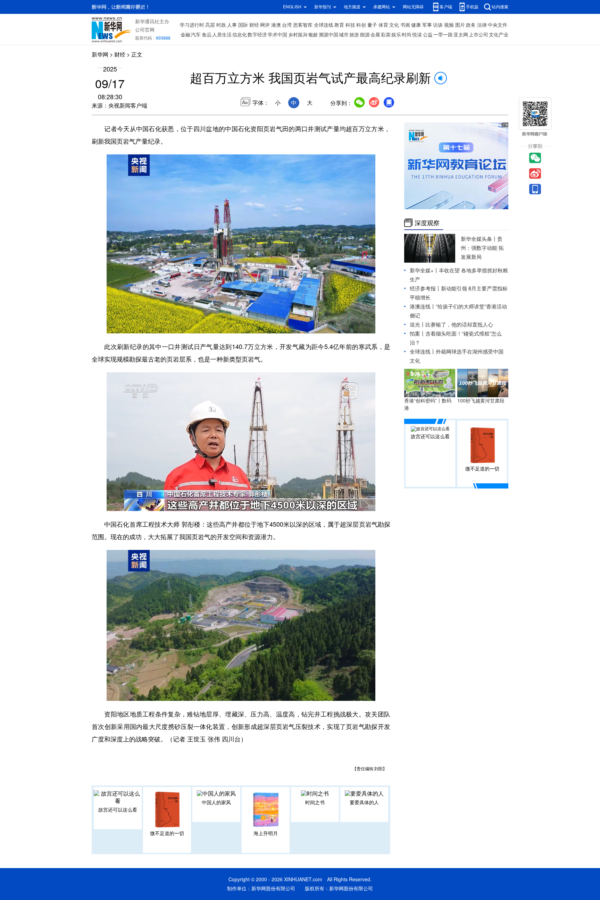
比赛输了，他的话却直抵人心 (459, 324)
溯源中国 (328, 34)
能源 (365, 34)
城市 (344, 34)
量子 (372, 25)
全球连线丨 (423, 351)
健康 (416, 25)
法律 (482, 25)
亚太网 (460, 34)
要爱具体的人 (364, 802)
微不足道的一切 (167, 833)
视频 (449, 25)
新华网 (100, 54)
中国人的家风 (216, 802)
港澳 (276, 25)
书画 (405, 25)
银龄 (313, 34)
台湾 (287, 25)
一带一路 (443, 34)
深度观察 (427, 223)
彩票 (386, 34)
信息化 (239, 34)
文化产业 (498, 34)
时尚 (406, 34)
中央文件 (497, 25)
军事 (427, 25)
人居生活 (222, 34)
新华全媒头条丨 (479, 238)
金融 (185, 34)
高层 (210, 25)
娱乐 (396, 34)
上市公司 (478, 34)
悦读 (417, 34)
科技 (350, 25)
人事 (232, 25)
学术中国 (277, 34)
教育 (339, 25)
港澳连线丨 (423, 306)
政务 (471, 25)
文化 (394, 25)
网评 (265, 25)
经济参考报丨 (425, 288)
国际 (243, 25)
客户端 (446, 7)
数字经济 (257, 34)
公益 (428, 34)
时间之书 (315, 802)
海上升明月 (265, 833)
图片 (460, 25)
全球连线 (323, 25)
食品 (206, 34)
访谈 (438, 25)
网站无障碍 (413, 7)
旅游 (354, 34)
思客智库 (302, 25)
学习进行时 (192, 25)
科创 (361, 25)
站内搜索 (500, 7)
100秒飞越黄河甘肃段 (481, 400)
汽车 (196, 34)
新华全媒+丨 (424, 270)
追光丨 (417, 324)
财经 (254, 25)
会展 (375, 34)
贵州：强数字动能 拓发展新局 (482, 248)
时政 (221, 25)
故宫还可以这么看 (117, 809)
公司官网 (145, 29)
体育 (383, 25)
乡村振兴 (298, 34)
